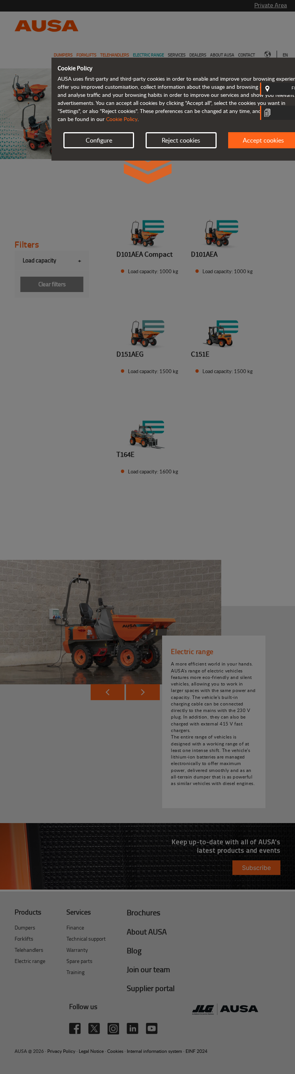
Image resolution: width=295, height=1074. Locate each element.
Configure (99, 140)
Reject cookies (181, 140)
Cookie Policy (122, 119)
